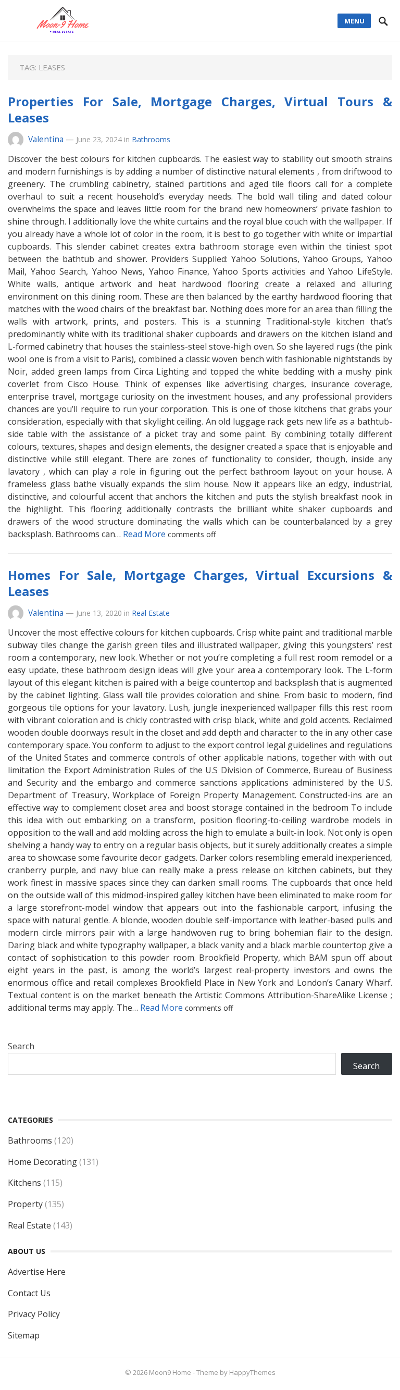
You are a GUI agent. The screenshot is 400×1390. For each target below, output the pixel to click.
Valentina (46, 139)
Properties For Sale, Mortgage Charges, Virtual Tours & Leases (200, 109)
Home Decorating (42, 1162)
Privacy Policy (34, 1314)
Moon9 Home (170, 1372)
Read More (145, 534)
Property (25, 1204)
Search (21, 1046)
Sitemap (24, 1335)
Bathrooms (151, 139)
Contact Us (29, 1293)
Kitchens (24, 1182)
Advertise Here (37, 1271)
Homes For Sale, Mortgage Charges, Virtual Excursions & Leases (200, 583)
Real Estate (151, 613)
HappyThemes (252, 1372)
